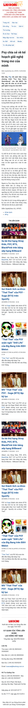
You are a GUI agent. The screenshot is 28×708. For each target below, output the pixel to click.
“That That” (5, 358)
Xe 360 (5, 41)
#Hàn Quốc (8, 212)
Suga (8, 306)
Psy (10, 77)
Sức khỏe (20, 38)
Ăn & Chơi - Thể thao (10, 34)
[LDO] (14, 231)
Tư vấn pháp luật (8, 45)
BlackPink (5, 260)
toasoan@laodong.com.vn (15, 666)
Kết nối (12, 41)
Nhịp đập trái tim (8, 38)
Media (20, 41)
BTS (3, 407)
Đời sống (6, 26)
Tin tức (13, 26)
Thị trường (6, 30)
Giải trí (21, 26)
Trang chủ (6, 23)
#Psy (6, 214)
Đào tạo (15, 23)
